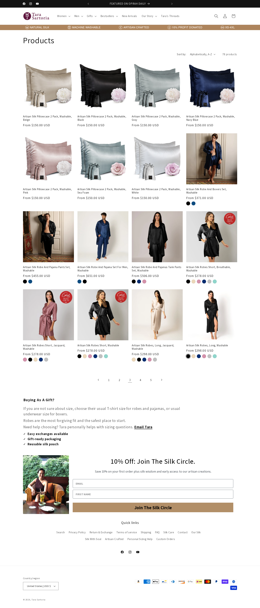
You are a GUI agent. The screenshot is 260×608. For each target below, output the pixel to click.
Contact (183, 532)
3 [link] (130, 380)
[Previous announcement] (88, 3)
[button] (63, 16)
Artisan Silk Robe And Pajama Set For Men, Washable (102, 268)
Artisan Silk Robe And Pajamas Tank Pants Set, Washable (156, 268)
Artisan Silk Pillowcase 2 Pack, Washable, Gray (156, 118)
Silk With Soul (93, 539)
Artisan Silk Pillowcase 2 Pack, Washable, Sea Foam (101, 190)
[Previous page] (98, 380)
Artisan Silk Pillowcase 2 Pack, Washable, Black (101, 118)
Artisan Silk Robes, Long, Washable (207, 345)
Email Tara (143, 426)
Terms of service (126, 532)
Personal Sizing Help (139, 539)
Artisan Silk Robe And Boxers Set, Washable (206, 190)
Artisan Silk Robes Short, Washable (98, 345)
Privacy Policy (77, 532)
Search (60, 532)
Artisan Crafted (114, 539)
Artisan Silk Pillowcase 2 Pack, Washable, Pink (47, 190)
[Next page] (161, 380)
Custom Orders (165, 539)
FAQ (157, 532)
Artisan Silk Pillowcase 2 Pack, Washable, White (156, 190)
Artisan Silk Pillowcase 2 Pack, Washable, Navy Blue (210, 118)
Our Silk (196, 532)
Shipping (146, 532)
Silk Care (168, 532)
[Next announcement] (172, 3)
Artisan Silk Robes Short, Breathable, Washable (208, 268)
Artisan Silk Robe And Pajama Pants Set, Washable (46, 268)
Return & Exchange (101, 532)
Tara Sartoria (38, 599)
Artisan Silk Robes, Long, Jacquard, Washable (153, 346)
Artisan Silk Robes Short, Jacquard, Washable (44, 346)
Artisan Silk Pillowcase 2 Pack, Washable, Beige (47, 118)
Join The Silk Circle (153, 507)
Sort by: (181, 54)
